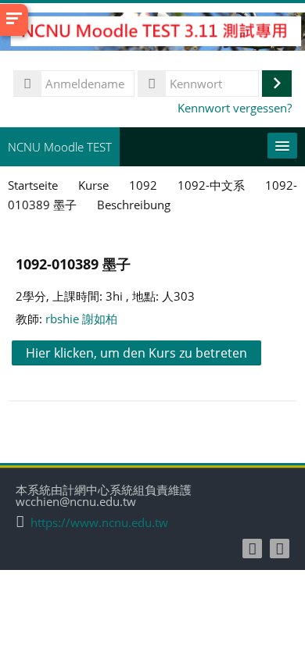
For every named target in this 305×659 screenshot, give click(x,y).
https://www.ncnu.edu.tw (99, 523)
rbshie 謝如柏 (81, 318)
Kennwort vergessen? (235, 108)
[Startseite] (152, 33)
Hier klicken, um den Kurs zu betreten (136, 353)
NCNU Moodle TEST (60, 147)
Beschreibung (133, 204)
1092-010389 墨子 (73, 263)
